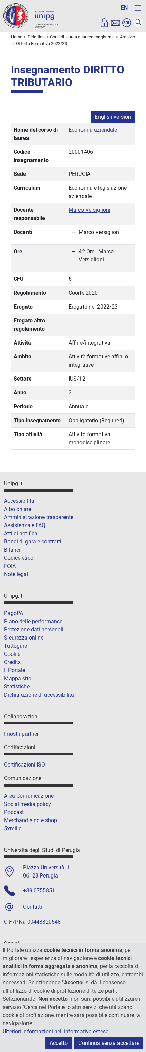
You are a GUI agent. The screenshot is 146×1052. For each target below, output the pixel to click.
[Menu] (138, 8)
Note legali (17, 574)
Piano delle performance (33, 621)
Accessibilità (19, 501)
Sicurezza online (23, 637)
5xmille (12, 828)
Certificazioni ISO (24, 764)
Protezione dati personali (33, 629)
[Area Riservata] (104, 22)
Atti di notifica (20, 533)
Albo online (17, 509)
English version (113, 117)
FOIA (10, 566)
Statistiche (17, 686)
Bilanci (12, 550)
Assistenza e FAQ (24, 525)
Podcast (14, 812)
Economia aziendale (93, 130)
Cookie (12, 654)
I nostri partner (21, 734)
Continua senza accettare (108, 1043)
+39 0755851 (39, 890)
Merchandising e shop (30, 820)
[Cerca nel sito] (138, 22)
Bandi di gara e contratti (32, 541)
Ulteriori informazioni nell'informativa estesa (56, 1031)
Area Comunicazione (29, 796)
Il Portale (14, 670)
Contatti (32, 907)
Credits (12, 662)
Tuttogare (15, 646)
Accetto (59, 1043)
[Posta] (115, 22)
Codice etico (18, 558)
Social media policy (27, 804)
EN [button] (124, 7)
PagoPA (13, 613)
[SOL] (126, 22)
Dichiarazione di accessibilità (39, 694)
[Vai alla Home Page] (30, 15)
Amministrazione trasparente (38, 517)
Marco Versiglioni (89, 210)
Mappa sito (17, 678)
